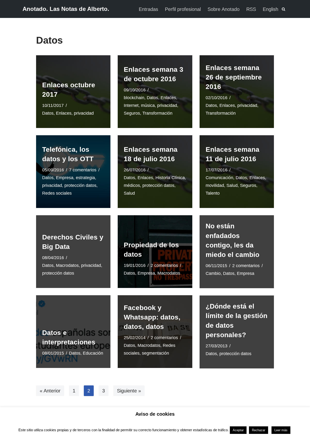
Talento (213, 193)
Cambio (213, 273)
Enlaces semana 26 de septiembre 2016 (234, 77)
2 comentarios (164, 265)
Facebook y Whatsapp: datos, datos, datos (152, 317)
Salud (129, 193)
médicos (132, 185)
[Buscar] (283, 9)
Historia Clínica (170, 177)
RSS (251, 9)
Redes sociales (57, 193)
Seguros (132, 113)
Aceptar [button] (238, 430)
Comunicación (219, 177)
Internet (131, 105)
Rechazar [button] (258, 430)
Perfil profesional (183, 9)
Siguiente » (129, 390)
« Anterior (50, 390)
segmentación (155, 353)
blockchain (134, 97)
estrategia (85, 177)
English (270, 9)
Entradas (148, 9)
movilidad (215, 185)
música (148, 105)
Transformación (157, 113)
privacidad (84, 113)
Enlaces (63, 113)
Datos (48, 113)
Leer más (280, 430)
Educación (93, 353)
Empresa (64, 177)
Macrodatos (67, 265)
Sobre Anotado (224, 9)
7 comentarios (82, 169)
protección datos (80, 185)
